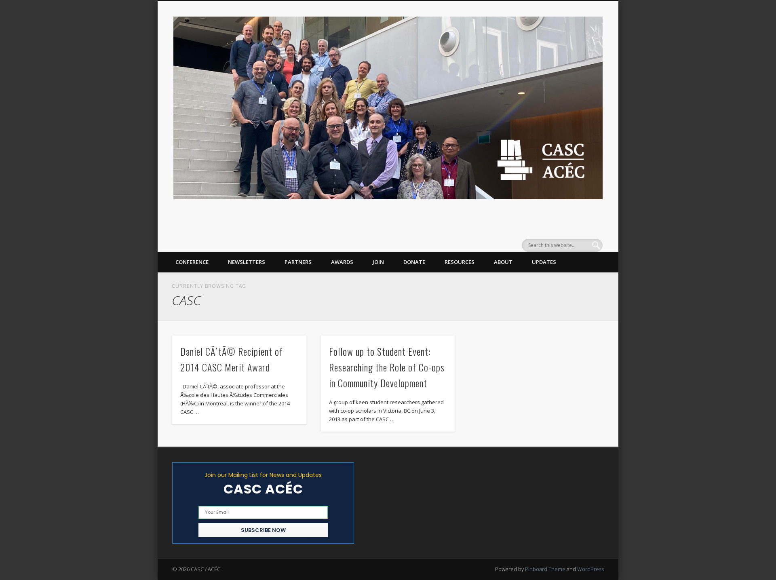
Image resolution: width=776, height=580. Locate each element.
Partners (298, 262)
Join (378, 262)
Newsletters (246, 262)
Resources (459, 262)
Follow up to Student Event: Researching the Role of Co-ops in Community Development (387, 367)
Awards (342, 262)
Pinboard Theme (545, 569)
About (503, 262)
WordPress (590, 569)
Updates (544, 262)
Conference (192, 262)
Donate (414, 262)
